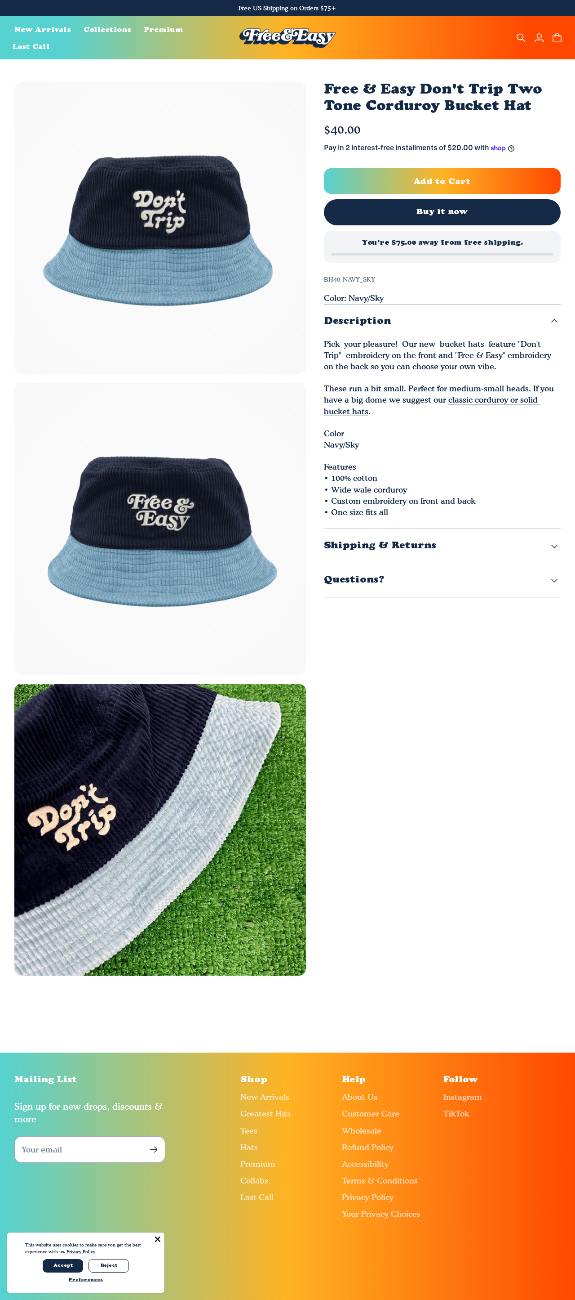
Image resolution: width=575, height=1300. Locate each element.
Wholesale (361, 1130)
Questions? (354, 580)
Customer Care (370, 1113)
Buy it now (442, 212)
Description (357, 321)
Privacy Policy (368, 1197)
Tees (248, 1130)
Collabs (254, 1180)
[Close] (157, 1239)
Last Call (257, 1197)
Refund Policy (368, 1147)
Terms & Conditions (380, 1180)
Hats (249, 1147)
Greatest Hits (265, 1113)
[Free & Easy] (287, 38)
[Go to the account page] (539, 38)
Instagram (462, 1097)
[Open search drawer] (521, 38)
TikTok (456, 1113)
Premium (257, 1164)
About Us (359, 1097)
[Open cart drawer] (557, 38)
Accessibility (365, 1164)
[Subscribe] (153, 1149)
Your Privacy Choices (381, 1214)
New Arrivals (264, 1097)
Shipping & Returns (380, 546)
